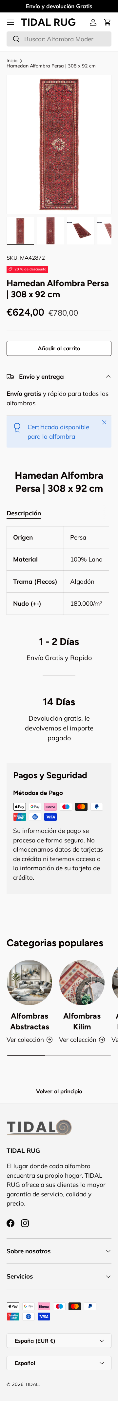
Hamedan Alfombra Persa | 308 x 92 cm (51, 66)
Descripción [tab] (24, 513)
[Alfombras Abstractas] (29, 982)
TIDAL (32, 1384)
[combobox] (59, 38)
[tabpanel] (59, 570)
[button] (107, 22)
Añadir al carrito (59, 348)
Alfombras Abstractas (29, 1021)
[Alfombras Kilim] (82, 982)
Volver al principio (59, 1091)
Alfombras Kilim (82, 1021)
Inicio (12, 60)
